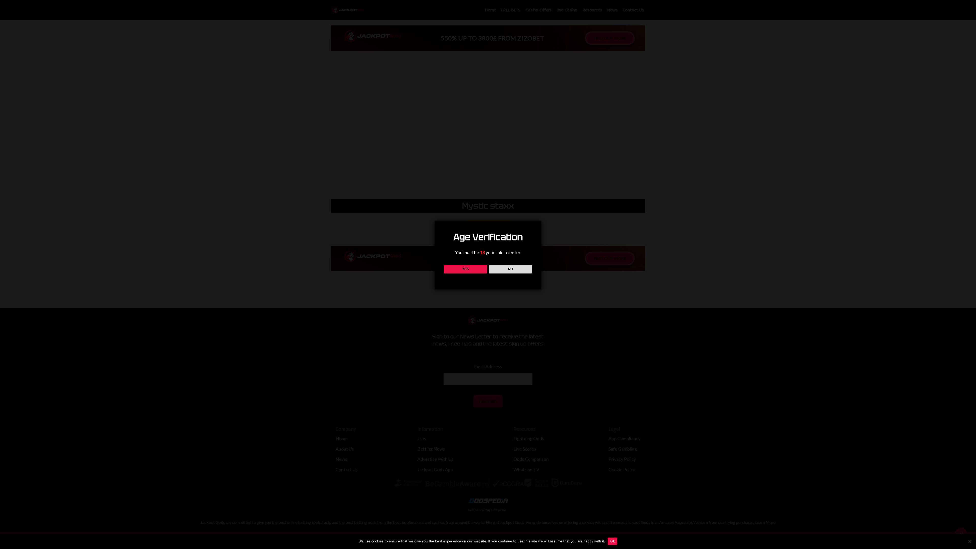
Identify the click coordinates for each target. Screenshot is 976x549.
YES (465, 269)
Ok (612, 541)
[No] (969, 541)
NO (510, 269)
